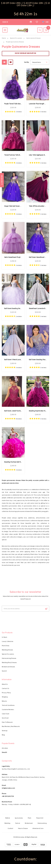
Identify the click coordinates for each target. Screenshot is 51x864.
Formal (17, 823)
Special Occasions (16, 38)
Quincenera (19, 818)
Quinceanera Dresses (33, 38)
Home (4, 38)
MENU (4, 30)
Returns (4, 701)
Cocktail (10, 828)
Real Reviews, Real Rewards (11, 726)
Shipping (5, 697)
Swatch (4, 671)
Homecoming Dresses (9, 658)
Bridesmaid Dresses (8, 667)
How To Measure (7, 722)
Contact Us (5, 688)
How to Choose (23, 828)
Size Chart (5, 718)
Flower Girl (39, 818)
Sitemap (4, 730)
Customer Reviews (8, 709)
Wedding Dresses (7, 650)
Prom (29, 818)
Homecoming (42, 823)
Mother (7, 818)
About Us (5, 684)
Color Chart (5, 714)
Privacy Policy (6, 693)
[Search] (39, 30)
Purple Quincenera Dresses (15, 42)
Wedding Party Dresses (9, 662)
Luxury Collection (7, 641)
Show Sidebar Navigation (25, 53)
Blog (3, 735)
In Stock (4, 637)
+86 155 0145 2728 (8, 796)
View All (4, 752)
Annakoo (5, 748)
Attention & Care (38, 828)
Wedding (7, 823)
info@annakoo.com (8, 788)
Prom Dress (5, 645)
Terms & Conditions (8, 705)
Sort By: (26, 62)
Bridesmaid (29, 823)
